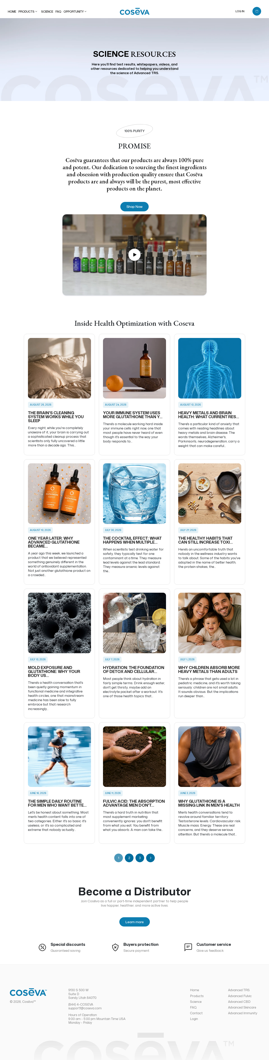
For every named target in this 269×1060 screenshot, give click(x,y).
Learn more (134, 921)
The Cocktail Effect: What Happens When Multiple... (132, 540)
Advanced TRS (239, 990)
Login (194, 1019)
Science (196, 1001)
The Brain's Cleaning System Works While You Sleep (56, 417)
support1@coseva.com (85, 1008)
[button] (29, 11)
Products (197, 996)
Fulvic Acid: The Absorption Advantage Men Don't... (134, 803)
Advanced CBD (239, 1001)
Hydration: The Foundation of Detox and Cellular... (133, 669)
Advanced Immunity (242, 1013)
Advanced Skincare (242, 1007)
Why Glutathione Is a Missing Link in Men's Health (209, 803)
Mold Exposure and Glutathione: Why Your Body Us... (54, 671)
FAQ (193, 1007)
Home (194, 990)
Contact (196, 1013)
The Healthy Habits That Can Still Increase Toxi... (205, 540)
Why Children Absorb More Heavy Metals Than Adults (209, 669)
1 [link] (118, 858)
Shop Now (134, 206)
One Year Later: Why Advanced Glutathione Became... (54, 542)
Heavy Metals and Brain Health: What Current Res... (208, 415)
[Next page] (150, 858)
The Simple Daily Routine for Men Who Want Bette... (57, 803)
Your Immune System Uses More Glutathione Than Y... (132, 415)
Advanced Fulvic (240, 996)
